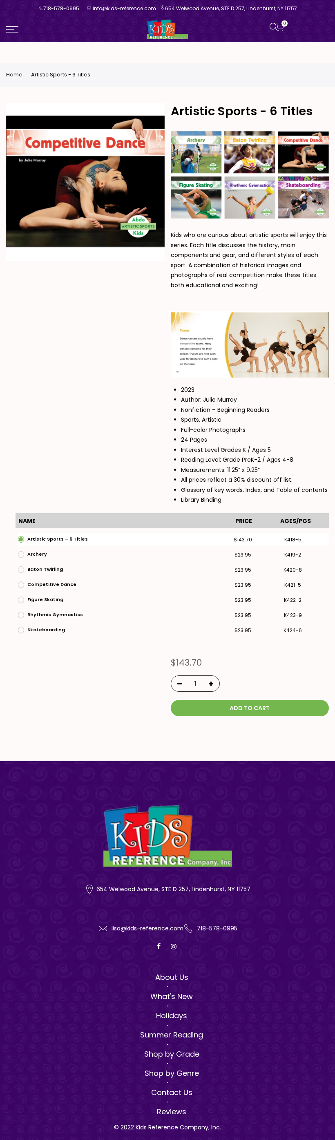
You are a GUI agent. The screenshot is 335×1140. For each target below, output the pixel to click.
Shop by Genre (172, 1073)
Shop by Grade (171, 1054)
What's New (171, 996)
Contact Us (171, 1092)
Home (14, 74)
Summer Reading (171, 1035)
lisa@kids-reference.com (147, 928)
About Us (171, 977)
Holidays (171, 1015)
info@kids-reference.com (124, 8)
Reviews (171, 1111)
